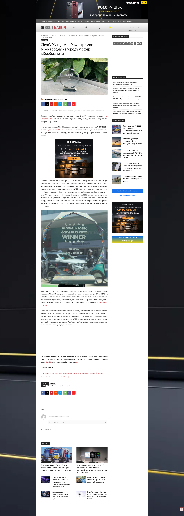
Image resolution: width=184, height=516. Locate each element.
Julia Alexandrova (50, 99)
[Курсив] (52, 422)
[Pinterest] (51, 104)
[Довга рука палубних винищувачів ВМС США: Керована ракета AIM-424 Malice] (116, 153)
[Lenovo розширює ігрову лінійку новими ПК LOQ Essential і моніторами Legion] (45, 494)
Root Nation (44, 36)
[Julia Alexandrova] (42, 99)
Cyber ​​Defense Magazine (56, 129)
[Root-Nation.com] (53, 27)
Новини (54, 36)
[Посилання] (63, 422)
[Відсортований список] (55, 422)
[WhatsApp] (65, 104)
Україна (71, 386)
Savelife (49, 362)
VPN (48, 386)
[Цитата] (60, 422)
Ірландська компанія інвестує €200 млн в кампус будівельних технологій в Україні (73, 373)
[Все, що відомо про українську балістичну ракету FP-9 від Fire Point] (116, 142)
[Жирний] (49, 422)
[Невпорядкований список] (57, 422)
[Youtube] (138, 43)
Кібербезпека (55, 386)
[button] (98, 27)
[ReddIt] (56, 104)
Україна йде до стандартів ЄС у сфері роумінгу (60, 377)
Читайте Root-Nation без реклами (127, 191)
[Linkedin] (126, 43)
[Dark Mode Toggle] (182, 509)
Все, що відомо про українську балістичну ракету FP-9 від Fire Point (132, 141)
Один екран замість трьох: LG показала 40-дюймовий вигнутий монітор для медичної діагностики (91, 469)
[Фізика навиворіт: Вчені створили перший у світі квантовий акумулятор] (81, 479)
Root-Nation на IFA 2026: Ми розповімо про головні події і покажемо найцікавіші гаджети (56, 467)
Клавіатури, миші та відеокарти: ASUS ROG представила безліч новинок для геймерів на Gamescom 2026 (61, 482)
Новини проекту (46, 462)
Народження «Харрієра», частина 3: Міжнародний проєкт (132, 178)
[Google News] (140, 43)
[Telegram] (60, 104)
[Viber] (69, 104)
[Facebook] (43, 104)
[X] (47, 104)
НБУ (77, 362)
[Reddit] (129, 43)
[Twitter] (117, 43)
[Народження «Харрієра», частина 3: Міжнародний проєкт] (116, 179)
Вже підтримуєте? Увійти (127, 195)
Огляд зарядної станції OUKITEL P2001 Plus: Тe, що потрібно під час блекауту (126, 90)
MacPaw (52, 383)
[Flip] (74, 104)
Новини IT (63, 36)
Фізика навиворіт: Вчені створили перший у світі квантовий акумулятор (96, 480)
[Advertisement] (74, 341)
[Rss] (114, 43)
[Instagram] (132, 43)
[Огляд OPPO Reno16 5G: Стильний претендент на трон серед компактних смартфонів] (116, 166)
